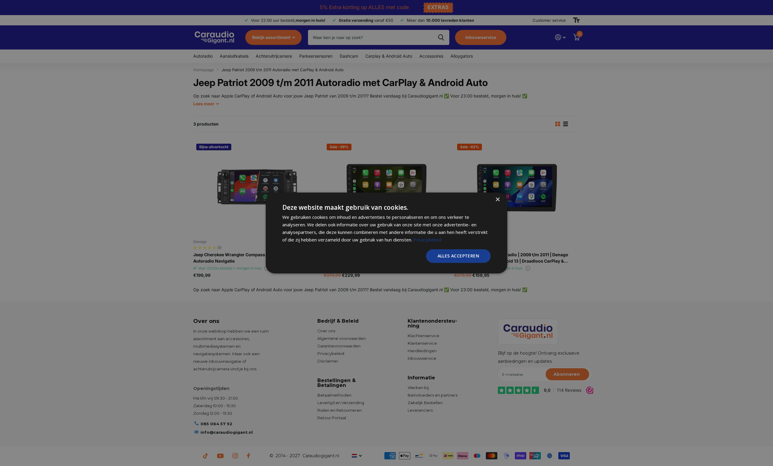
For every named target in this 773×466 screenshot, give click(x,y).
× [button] (497, 199)
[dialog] (386, 233)
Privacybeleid (427, 240)
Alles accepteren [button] (458, 256)
